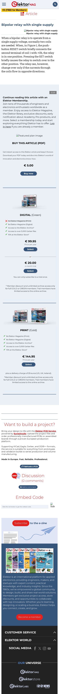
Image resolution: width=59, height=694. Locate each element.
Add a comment (29, 487)
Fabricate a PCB (30, 466)
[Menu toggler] (4, 4)
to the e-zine (30, 523)
